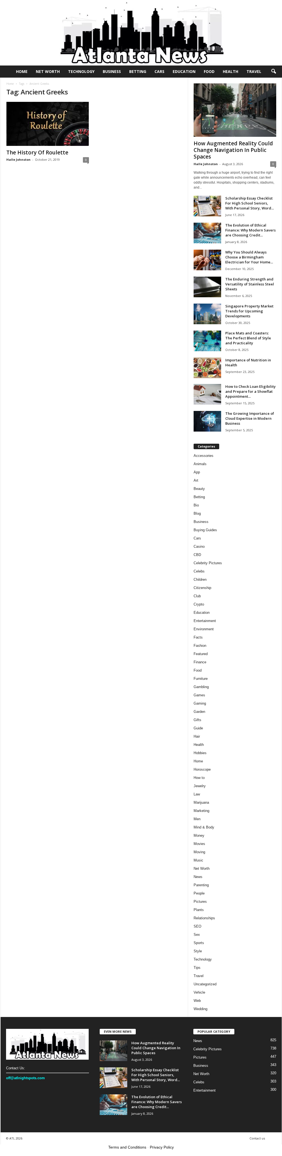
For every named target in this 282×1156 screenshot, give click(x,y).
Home (22, 71)
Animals (200, 464)
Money (199, 835)
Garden (199, 712)
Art (196, 480)
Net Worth (48, 71)
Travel (253, 71)
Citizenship (202, 588)
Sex (197, 935)
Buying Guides (205, 530)
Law (197, 794)
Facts (198, 637)
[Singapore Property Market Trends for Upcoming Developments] (207, 314)
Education (184, 71)
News (198, 877)
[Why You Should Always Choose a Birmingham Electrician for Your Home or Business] (207, 260)
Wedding (200, 1009)
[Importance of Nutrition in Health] (207, 368)
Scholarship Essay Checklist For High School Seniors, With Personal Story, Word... (249, 203)
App (197, 472)
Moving (199, 852)
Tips (197, 968)
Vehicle (199, 992)
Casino (199, 546)
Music (198, 860)
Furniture (201, 679)
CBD (197, 555)
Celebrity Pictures (208, 563)
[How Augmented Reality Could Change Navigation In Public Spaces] (235, 110)
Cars (159, 71)
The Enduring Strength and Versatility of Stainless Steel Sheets (249, 284)
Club (197, 596)
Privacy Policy (162, 1147)
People (199, 893)
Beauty (199, 489)
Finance (200, 662)
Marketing (201, 811)
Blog (197, 513)
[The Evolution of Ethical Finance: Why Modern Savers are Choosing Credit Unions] (207, 233)
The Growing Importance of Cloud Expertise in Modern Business (249, 418)
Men (197, 819)
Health (230, 71)
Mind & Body (204, 827)
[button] (273, 72)
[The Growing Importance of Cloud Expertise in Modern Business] (207, 421)
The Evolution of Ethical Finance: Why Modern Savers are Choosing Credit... (250, 230)
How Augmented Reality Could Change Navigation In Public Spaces (233, 150)
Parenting (201, 885)
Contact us (257, 1138)
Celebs (199, 571)
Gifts (197, 720)
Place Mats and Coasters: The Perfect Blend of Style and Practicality (248, 338)
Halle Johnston (18, 159)
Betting (137, 71)
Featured (201, 654)
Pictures (200, 901)
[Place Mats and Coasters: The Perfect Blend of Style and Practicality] (207, 341)
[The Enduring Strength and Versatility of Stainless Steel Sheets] (207, 287)
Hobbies (200, 753)
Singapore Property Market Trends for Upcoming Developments (249, 311)
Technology (81, 71)
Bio (196, 505)
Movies (199, 844)
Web (197, 1001)
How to (199, 778)
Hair (197, 736)
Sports (199, 943)
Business (112, 71)
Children (200, 579)
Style (198, 951)
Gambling (201, 687)
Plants (199, 910)
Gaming (200, 703)
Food (209, 71)
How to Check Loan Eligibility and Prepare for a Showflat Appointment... (250, 391)
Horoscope (202, 769)
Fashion (200, 646)
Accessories (203, 456)
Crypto (199, 604)
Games (199, 695)
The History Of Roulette (37, 152)
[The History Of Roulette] (47, 124)
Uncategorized (205, 984)
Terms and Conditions (127, 1147)
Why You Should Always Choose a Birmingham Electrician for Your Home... (249, 257)
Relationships (204, 918)
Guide (198, 728)
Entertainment (205, 621)
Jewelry (200, 786)
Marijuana (201, 802)
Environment (204, 629)
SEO (197, 926)
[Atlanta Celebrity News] (141, 33)
